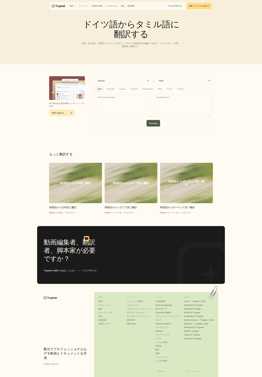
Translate (153, 123)
